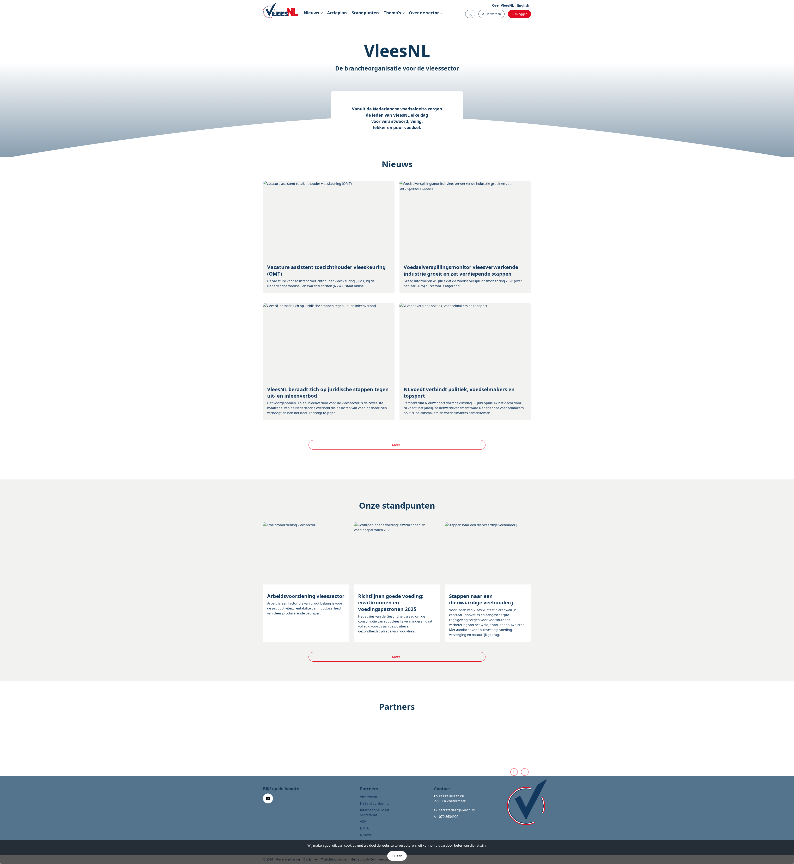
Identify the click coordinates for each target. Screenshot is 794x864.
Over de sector (424, 13)
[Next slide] (525, 772)
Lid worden (493, 14)
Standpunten (365, 13)
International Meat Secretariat (374, 812)
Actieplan (337, 13)
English (523, 5)
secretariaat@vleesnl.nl (457, 810)
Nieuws (311, 13)
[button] (470, 14)
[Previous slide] (514, 772)
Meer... (397, 445)
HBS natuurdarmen (375, 803)
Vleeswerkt (368, 797)
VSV (363, 821)
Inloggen (521, 14)
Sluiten (397, 856)
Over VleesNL (503, 5)
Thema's (392, 13)
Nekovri (366, 835)
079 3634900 (448, 816)
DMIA (364, 828)
